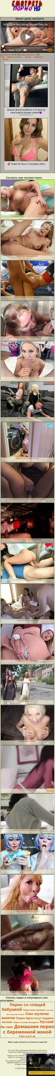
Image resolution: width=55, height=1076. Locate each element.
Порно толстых (14, 57)
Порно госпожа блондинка (26, 1022)
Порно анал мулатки (34, 1010)
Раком (28, 57)
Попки (5, 59)
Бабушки (39, 57)
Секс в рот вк (27, 1036)
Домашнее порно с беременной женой (29, 1029)
